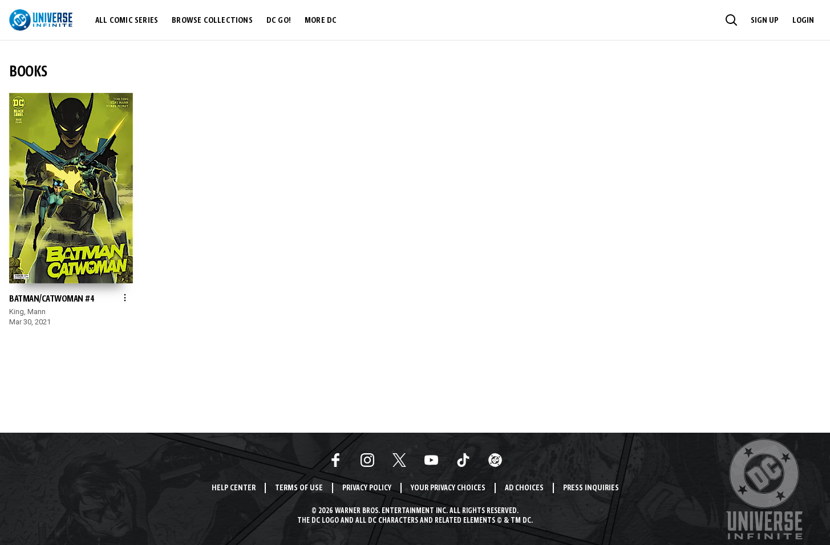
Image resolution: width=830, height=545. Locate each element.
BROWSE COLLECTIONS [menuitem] (212, 20)
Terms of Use (299, 488)
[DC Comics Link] (495, 460)
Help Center (234, 488)
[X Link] (399, 460)
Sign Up (765, 20)
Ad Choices (524, 488)
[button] (731, 20)
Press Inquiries (591, 488)
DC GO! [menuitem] (278, 20)
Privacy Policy (366, 488)
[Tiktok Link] (463, 460)
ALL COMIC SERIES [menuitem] (126, 20)
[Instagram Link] (367, 460)
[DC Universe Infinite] (40, 20)
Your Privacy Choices (448, 488)
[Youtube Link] (431, 460)
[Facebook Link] (335, 460)
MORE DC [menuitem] (321, 20)
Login (803, 20)
